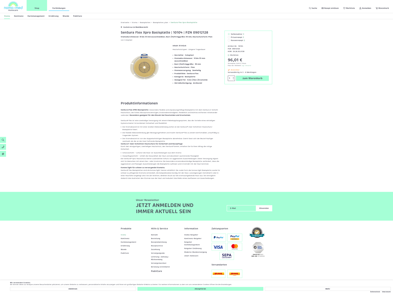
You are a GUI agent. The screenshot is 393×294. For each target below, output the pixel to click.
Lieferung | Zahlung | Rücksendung (160, 258)
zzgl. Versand (246, 65)
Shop (37, 8)
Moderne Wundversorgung (195, 252)
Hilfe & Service (159, 228)
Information (191, 228)
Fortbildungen (59, 8)
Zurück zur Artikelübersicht (135, 27)
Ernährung (54, 16)
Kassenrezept (237, 40)
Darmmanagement (36, 16)
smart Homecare (191, 256)
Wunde (66, 16)
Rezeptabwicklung (159, 242)
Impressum (386, 291)
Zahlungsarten (220, 228)
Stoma (7, 16)
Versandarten (219, 264)
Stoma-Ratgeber (191, 235)
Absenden (264, 208)
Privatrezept (236, 37)
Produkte (126, 228)
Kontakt (154, 235)
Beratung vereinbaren (160, 267)
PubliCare (77, 16)
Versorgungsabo (158, 253)
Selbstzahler (236, 34)
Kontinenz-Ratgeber (193, 238)
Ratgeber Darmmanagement (192, 243)
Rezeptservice (157, 246)
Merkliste (234, 55)
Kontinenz (18, 16)
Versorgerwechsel (158, 263)
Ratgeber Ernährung (193, 248)
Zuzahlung (155, 249)
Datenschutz (375, 291)
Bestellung (155, 238)
